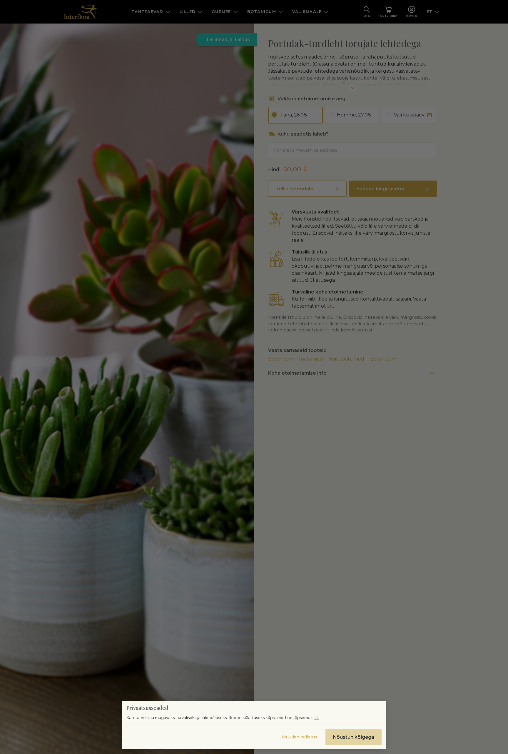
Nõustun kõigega (353, 737)
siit (316, 717)
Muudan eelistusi (300, 737)
